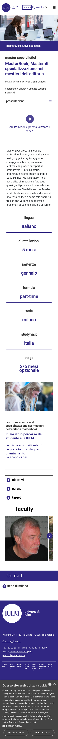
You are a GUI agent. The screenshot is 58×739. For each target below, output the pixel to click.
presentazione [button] (15, 101)
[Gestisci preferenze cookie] (30, 119)
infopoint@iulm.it (18, 651)
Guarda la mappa (45, 634)
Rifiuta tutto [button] (42, 732)
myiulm (39, 7)
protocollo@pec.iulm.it (13, 655)
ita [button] (46, 7)
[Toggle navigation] (54, 8)
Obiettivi (18, 479)
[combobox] (50, 684)
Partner (17, 488)
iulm (4, 665)
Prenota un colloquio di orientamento (24, 451)
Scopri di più (18, 457)
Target (16, 497)
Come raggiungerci (11, 641)
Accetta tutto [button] (16, 732)
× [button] (54, 684)
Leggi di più (31, 722)
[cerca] (33, 8)
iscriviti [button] (27, 7)
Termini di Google (17, 722)
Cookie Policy (40, 719)
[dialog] (29, 709)
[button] (29, 726)
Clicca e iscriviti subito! (26, 445)
